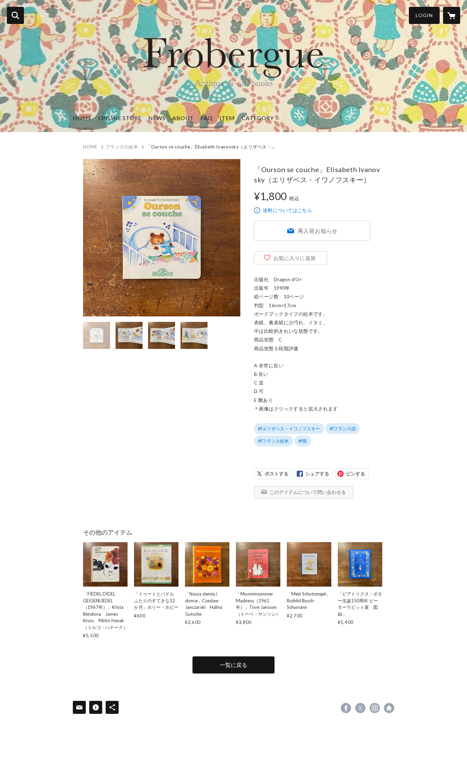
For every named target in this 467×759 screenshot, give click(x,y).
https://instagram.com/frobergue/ (375, 708)
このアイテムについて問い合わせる (307, 492)
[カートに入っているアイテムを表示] (451, 15)
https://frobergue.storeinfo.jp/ (389, 708)
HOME (82, 118)
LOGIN (424, 15)
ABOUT (183, 118)
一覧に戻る (233, 665)
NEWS (156, 118)
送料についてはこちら (287, 210)
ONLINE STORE (120, 118)
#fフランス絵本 (273, 441)
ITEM (227, 118)
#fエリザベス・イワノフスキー (289, 428)
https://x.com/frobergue (360, 708)
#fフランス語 (343, 428)
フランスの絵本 (122, 146)
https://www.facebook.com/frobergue (346, 708)
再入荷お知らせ (318, 230)
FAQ (207, 118)
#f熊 (302, 441)
